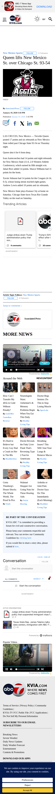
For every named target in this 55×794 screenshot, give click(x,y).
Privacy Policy (27, 705)
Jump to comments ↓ (12, 305)
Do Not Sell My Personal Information (20, 716)
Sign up (47, 557)
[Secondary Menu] (7, 19)
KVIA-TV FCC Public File (16, 712)
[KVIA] (18, 19)
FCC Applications (38, 712)
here (16, 546)
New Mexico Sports (31, 295)
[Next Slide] (50, 228)
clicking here (25, 538)
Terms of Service (11, 705)
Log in (40, 557)
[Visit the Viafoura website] (46, 635)
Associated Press (12, 108)
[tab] (11, 579)
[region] (27, 597)
